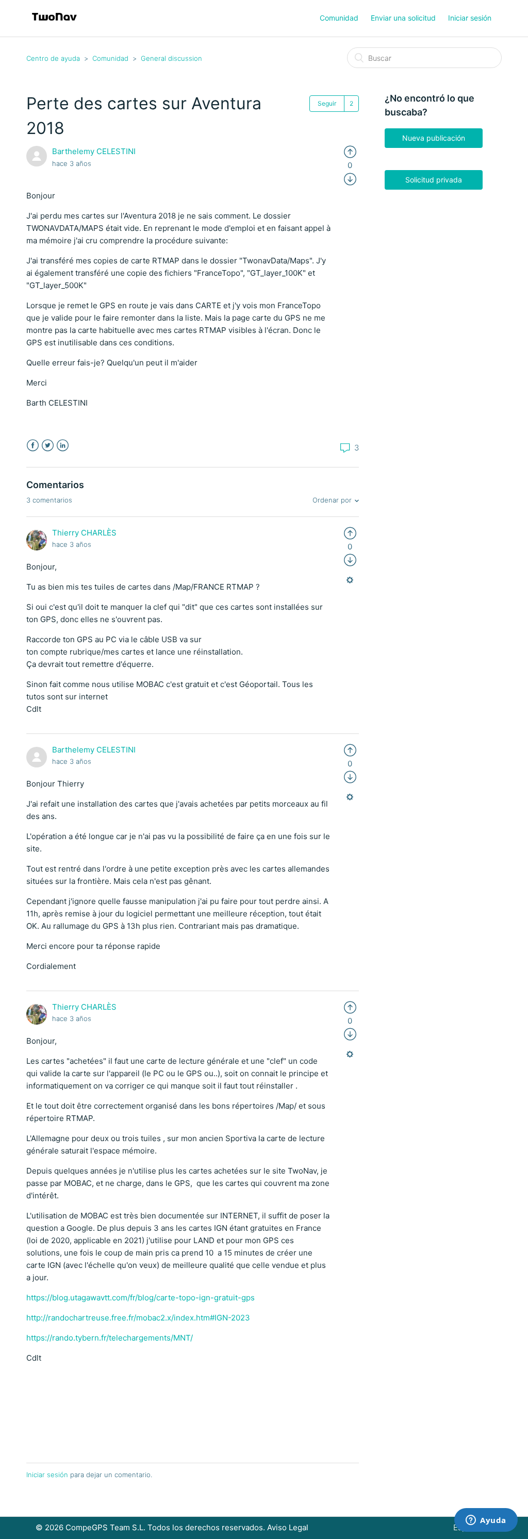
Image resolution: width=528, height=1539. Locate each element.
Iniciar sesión (47, 1474)
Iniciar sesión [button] (469, 17)
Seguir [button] (327, 103)
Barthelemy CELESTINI (94, 151)
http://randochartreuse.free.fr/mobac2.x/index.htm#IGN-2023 (138, 1318)
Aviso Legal (287, 1527)
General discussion (171, 58)
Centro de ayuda (53, 58)
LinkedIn (62, 445)
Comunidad (339, 17)
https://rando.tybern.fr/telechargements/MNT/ (109, 1338)
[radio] (350, 151)
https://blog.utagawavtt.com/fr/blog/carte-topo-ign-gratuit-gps (140, 1297)
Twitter (47, 445)
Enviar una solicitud (403, 17)
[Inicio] (54, 23)
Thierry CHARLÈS (84, 533)
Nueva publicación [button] (433, 137)
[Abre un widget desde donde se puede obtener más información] (486, 1521)
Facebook (32, 445)
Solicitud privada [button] (433, 179)
